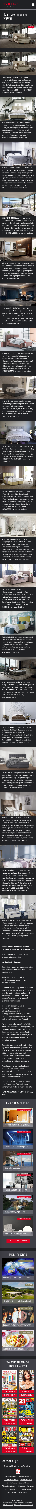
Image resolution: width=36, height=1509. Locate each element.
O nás (5, 1502)
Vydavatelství (28, 1502)
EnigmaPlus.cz (24, 1483)
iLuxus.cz (30, 1486)
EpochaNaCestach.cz (11, 1480)
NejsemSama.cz (23, 1492)
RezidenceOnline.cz (12, 1489)
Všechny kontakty (8, 1505)
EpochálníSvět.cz (26, 1480)
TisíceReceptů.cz (8, 1486)
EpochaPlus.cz (12, 1483)
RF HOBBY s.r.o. (19, 1500)
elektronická (9, 1395)
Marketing (21, 1502)
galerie (31, 26)
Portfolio (9, 1502)
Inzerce (15, 1502)
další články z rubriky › (18, 1241)
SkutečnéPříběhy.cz (24, 1477)
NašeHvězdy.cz (10, 1477)
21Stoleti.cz (21, 1486)
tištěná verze (9, 1392)
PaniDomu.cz (11, 1492)
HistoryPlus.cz (26, 1489)
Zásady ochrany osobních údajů (23, 1505)
